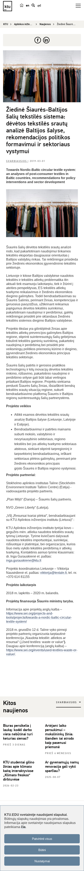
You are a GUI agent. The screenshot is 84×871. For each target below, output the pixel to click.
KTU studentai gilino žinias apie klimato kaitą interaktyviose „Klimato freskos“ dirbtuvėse (18, 771)
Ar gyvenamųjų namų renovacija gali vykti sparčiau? (62, 766)
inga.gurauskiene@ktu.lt (23, 560)
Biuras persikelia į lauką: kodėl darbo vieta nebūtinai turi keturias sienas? (18, 732)
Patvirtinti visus (42, 838)
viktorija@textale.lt (53, 572)
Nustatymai (42, 861)
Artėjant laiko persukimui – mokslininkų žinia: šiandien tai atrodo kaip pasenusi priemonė (59, 736)
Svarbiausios (17, 161)
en (27, 5)
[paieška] (33, 5)
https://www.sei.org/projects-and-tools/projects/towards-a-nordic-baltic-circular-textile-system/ (39, 617)
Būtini (42, 850)
